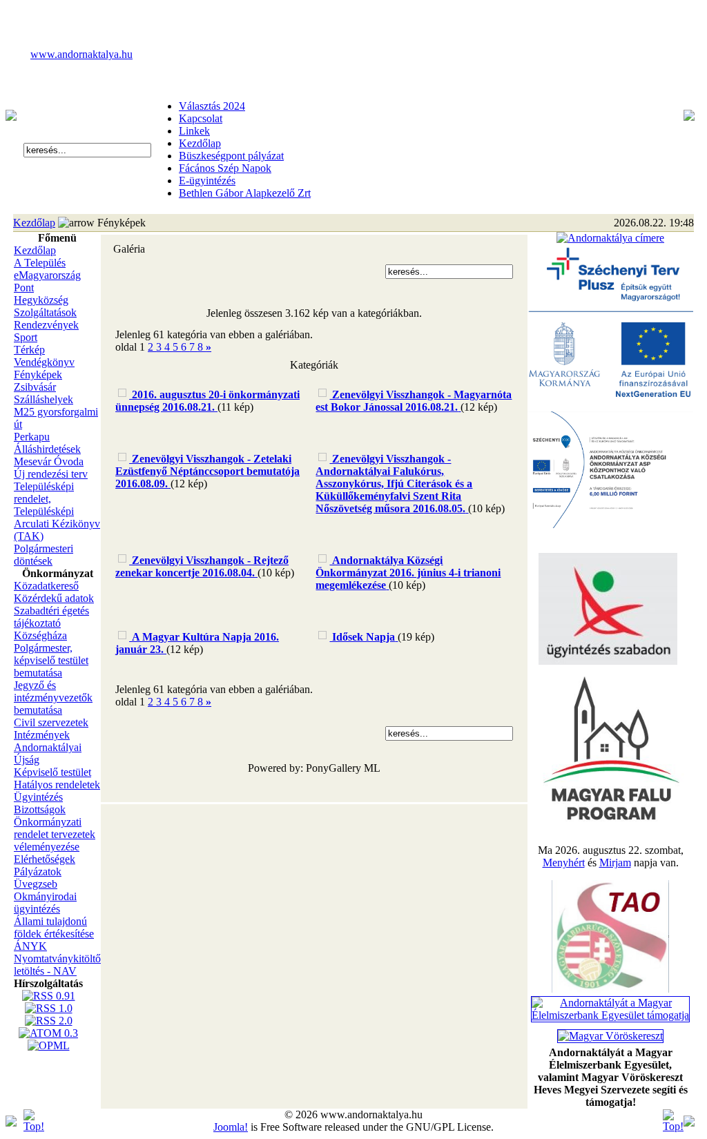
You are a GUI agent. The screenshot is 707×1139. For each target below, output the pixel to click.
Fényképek (38, 374)
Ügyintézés (38, 797)
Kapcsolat (200, 118)
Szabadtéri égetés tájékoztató (51, 617)
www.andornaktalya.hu (81, 54)
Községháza (40, 635)
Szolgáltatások (45, 312)
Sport (25, 337)
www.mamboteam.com (353, 12)
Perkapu (32, 436)
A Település (40, 263)
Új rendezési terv (51, 474)
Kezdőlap (200, 143)
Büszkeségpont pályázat (231, 156)
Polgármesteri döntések (43, 555)
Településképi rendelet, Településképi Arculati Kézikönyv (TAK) (57, 511)
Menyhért (564, 862)
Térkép (29, 350)
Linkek (194, 131)
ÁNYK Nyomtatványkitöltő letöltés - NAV (57, 958)
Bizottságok (40, 809)
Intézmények (42, 735)
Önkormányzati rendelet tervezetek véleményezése (54, 834)
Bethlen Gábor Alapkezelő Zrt (245, 193)
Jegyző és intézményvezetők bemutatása (53, 697)
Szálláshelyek (43, 399)
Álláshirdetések (47, 449)
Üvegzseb (35, 884)
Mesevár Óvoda (49, 461)
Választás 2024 (212, 106)
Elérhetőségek (44, 859)
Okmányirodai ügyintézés (45, 902)
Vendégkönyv (44, 362)
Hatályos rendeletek (57, 784)
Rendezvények (46, 325)
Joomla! (230, 1127)
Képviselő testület (52, 772)
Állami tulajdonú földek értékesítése (54, 927)
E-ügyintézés (207, 180)
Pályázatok (37, 871)
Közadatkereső (46, 586)
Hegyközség (41, 300)
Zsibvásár (35, 387)
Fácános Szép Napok (225, 168)
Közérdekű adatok (54, 598)
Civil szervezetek (51, 722)
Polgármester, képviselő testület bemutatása (51, 660)
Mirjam (615, 862)
